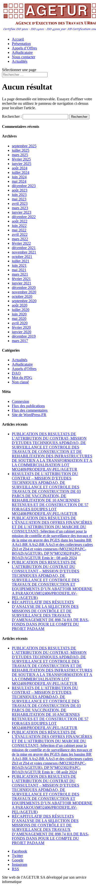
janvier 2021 (21, 283)
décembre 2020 (24, 287)
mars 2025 (20, 155)
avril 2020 (20, 323)
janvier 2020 (21, 332)
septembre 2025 (24, 146)
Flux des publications (28, 406)
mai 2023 (19, 199)
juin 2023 (19, 195)
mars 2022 (20, 239)
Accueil (18, 39)
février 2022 (21, 243)
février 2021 (21, 279)
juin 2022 (19, 226)
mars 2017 (20, 341)
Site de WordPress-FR (29, 415)
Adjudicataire (22, 52)
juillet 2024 (20, 172)
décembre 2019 (24, 336)
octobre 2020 (22, 296)
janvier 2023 (21, 212)
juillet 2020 (20, 310)
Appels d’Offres (24, 48)
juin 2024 (19, 177)
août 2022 (19, 221)
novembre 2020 (24, 292)
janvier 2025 (21, 164)
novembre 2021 (24, 252)
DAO (16, 373)
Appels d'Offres (24, 369)
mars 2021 (20, 274)
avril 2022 (20, 234)
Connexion (20, 401)
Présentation (21, 44)
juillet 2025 (20, 150)
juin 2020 (19, 314)
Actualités (19, 61)
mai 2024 (19, 181)
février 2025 (21, 159)
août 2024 (19, 168)
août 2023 (19, 190)
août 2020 (19, 305)
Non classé (20, 382)
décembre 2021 (24, 248)
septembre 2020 (24, 301)
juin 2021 (19, 265)
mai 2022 (19, 230)
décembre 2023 (24, 186)
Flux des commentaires (30, 410)
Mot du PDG (22, 377)
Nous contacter (23, 57)
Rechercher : (12, 116)
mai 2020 (19, 318)
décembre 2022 (24, 217)
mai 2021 (19, 270)
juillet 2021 (20, 261)
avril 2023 (20, 203)
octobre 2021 (22, 257)
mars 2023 (20, 208)
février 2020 (21, 327)
